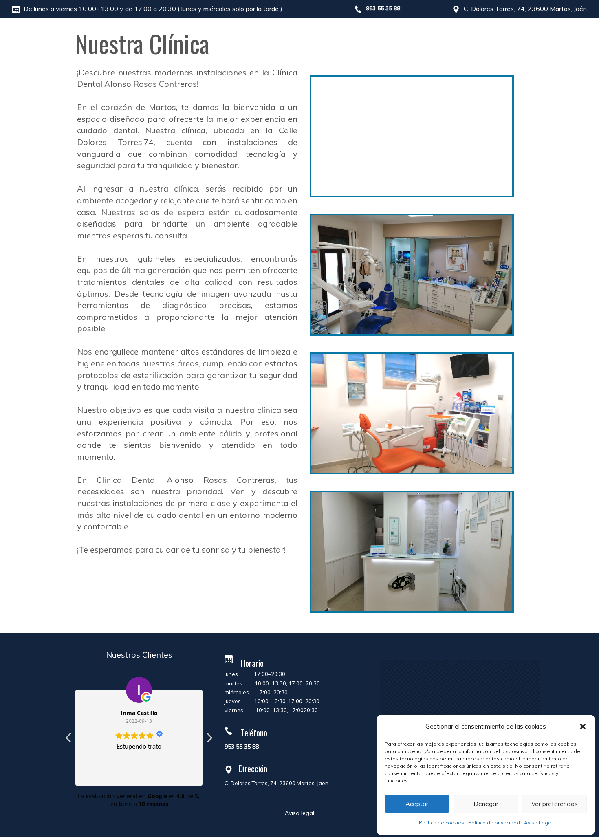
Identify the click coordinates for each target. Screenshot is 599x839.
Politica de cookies (441, 822)
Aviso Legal (538, 822)
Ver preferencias (554, 804)
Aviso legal (299, 813)
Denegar (485, 804)
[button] (583, 726)
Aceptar (416, 804)
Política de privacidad (494, 822)
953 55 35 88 (383, 8)
